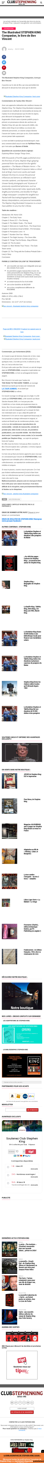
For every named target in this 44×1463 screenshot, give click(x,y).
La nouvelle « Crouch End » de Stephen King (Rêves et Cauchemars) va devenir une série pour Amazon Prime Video (28, 1265)
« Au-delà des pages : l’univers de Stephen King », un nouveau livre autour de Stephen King (32, 559)
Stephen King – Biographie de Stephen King (32, 583)
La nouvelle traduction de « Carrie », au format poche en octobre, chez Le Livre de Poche (28, 1298)
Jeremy (10, 49)
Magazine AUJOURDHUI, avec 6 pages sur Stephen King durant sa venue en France (33, 827)
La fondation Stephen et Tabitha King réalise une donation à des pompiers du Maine (32, 534)
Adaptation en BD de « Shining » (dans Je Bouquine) (31, 851)
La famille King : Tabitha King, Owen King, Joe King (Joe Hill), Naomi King (32, 610)
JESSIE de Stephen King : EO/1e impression (33, 775)
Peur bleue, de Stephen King (32, 800)
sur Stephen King (14, 499)
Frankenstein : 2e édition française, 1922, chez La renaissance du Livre (33, 952)
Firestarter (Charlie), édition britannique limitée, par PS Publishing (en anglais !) (32, 928)
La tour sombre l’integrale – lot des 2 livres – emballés (31, 877)
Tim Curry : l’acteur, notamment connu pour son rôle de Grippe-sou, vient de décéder (27, 1281)
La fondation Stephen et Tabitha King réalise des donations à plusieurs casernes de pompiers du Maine (33, 661)
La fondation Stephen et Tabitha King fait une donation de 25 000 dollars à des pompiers (32, 710)
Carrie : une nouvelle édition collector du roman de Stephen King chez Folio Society (27, 1315)
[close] (42, 1451)
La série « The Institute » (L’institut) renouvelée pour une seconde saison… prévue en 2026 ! (28, 1247)
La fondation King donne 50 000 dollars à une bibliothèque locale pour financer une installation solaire (32, 636)
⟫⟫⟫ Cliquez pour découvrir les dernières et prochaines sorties (21, 1347)
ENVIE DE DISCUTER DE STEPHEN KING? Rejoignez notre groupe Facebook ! (22, 519)
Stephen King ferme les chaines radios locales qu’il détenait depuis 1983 (32, 685)
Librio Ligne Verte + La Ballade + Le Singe (32, 901)
